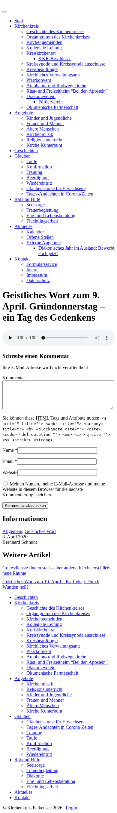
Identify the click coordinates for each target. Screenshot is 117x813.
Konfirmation (39, 166)
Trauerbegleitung (42, 210)
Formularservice (41, 264)
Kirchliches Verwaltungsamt (53, 74)
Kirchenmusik (39, 134)
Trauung (34, 172)
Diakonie (35, 775)
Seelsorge (35, 204)
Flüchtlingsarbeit (42, 220)
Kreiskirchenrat (41, 53)
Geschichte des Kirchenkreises (55, 31)
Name (8, 450)
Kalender (35, 231)
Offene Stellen (40, 237)
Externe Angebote (43, 242)
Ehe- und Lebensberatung (50, 215)
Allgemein (12, 531)
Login (71, 807)
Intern (32, 269)
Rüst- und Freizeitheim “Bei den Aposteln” (67, 91)
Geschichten (26, 150)
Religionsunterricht (44, 139)
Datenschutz (38, 280)
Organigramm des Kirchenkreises (58, 36)
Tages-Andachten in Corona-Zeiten (59, 193)
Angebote (23, 112)
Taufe (31, 161)
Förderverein (50, 101)
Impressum (36, 275)
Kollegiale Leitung (44, 47)
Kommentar (13, 377)
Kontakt (22, 258)
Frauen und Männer (45, 123)
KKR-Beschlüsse (54, 58)
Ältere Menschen (42, 128)
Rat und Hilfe (27, 199)
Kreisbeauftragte (42, 69)
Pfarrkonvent (38, 80)
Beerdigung (37, 177)
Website (9, 472)
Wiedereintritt (39, 183)
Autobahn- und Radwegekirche (56, 85)
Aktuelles (23, 226)
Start (18, 20)
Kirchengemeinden (44, 42)
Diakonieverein (41, 96)
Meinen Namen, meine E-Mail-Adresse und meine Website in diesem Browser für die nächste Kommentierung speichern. (53, 489)
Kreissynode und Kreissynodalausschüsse (65, 63)
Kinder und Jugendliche (49, 118)
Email (8, 461)
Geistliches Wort (40, 531)
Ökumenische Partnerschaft (52, 107)
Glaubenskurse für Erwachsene (56, 188)
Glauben (22, 156)
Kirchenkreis (26, 26)
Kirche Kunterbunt (44, 145)
